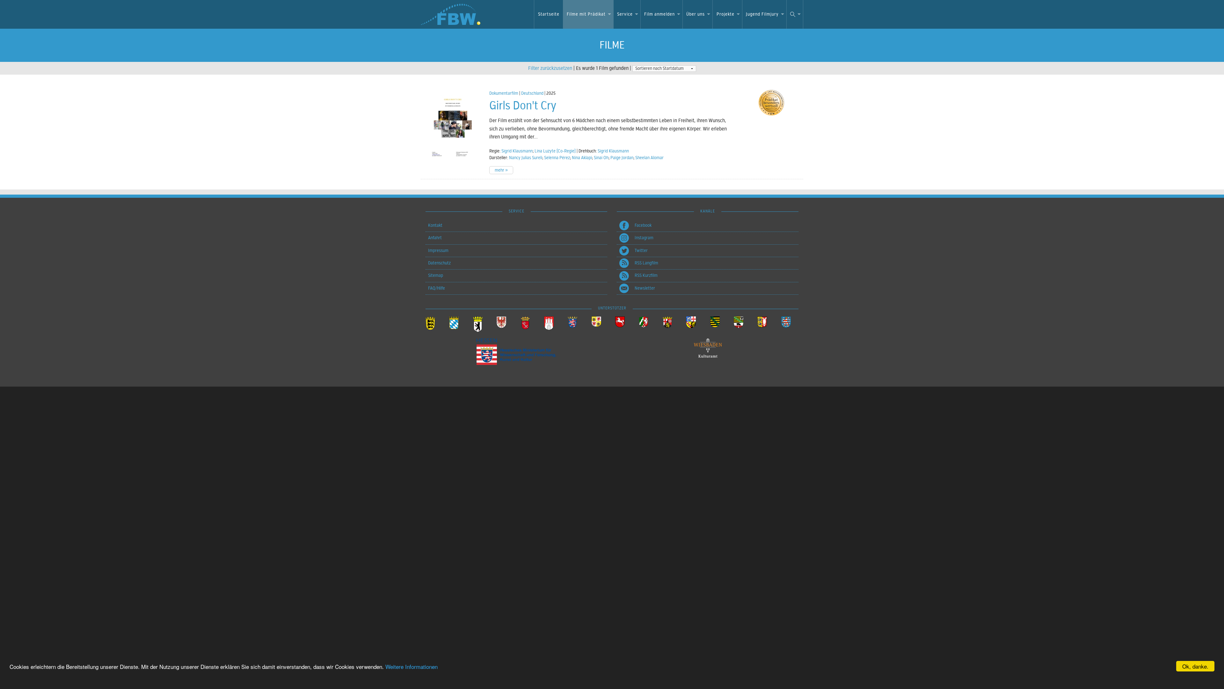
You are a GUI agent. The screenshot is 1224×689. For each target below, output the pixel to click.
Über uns (695, 14)
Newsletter (645, 288)
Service (625, 14)
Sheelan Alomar (649, 157)
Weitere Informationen (411, 666)
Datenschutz (439, 263)
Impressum (438, 250)
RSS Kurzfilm (646, 275)
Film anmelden (659, 14)
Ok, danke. (1195, 666)
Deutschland (532, 93)
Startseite (548, 14)
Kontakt (435, 225)
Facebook (643, 225)
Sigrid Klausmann (517, 151)
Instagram (644, 238)
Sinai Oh (601, 157)
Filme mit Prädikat (586, 14)
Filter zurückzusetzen (550, 68)
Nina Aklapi (582, 157)
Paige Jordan (621, 157)
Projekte (725, 14)
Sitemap (435, 275)
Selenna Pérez (557, 157)
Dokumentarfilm (503, 93)
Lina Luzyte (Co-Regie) (555, 151)
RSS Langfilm (646, 263)
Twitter (641, 250)
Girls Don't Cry (522, 105)
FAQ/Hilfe (436, 288)
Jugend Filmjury (762, 14)
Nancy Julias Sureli (525, 157)
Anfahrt (435, 238)
